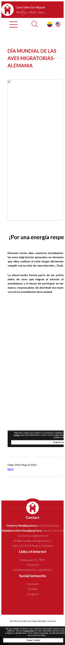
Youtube (32, 589)
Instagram (32, 594)
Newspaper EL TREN (32, 559)
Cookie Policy (28, 631)
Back (10, 469)
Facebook (33, 583)
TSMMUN (32, 564)
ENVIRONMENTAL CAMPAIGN (32, 570)
